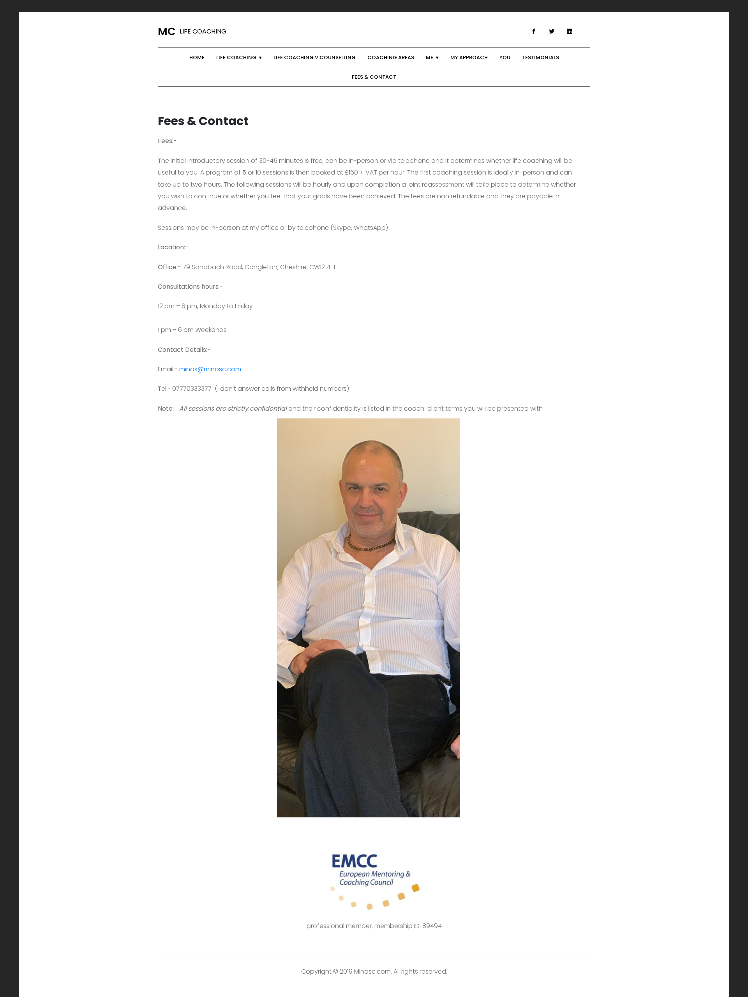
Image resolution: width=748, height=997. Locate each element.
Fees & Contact (374, 77)
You (504, 57)
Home (197, 57)
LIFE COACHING (192, 31)
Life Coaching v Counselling (314, 57)
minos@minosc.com (210, 369)
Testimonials (540, 57)
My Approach (469, 57)
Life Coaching (236, 57)
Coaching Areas (390, 57)
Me (429, 57)
